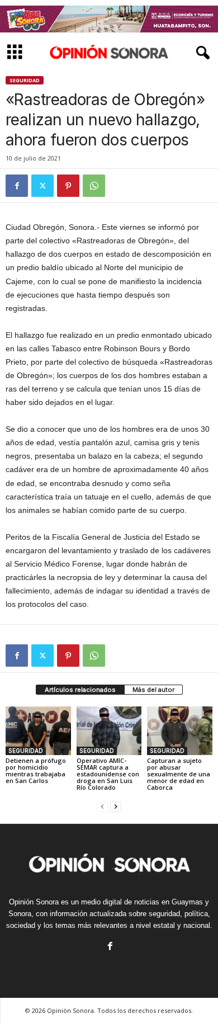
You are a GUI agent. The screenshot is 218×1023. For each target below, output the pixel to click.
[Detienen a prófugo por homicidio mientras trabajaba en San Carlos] (38, 730)
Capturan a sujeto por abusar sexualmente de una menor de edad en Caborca (178, 773)
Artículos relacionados (80, 690)
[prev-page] (102, 806)
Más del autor (153, 690)
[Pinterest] (68, 186)
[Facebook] (17, 186)
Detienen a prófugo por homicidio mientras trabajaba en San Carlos (36, 770)
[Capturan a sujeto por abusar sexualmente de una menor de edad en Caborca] (179, 730)
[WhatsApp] (94, 186)
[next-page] (115, 806)
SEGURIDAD (25, 80)
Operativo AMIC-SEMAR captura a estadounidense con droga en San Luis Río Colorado (108, 773)
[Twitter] (42, 186)
